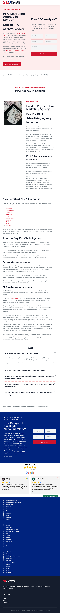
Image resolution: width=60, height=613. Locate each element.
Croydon (8, 537)
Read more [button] (35, 492)
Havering (8, 554)
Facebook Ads (10, 210)
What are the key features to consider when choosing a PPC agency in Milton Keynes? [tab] (29, 385)
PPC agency (15, 298)
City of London (10, 552)
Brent (7, 515)
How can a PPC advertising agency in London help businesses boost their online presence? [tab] (29, 377)
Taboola (8, 220)
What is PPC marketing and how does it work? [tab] (21, 353)
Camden (8, 519)
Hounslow (9, 527)
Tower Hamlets (10, 511)
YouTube (8, 225)
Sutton (8, 535)
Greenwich (9, 544)
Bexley (8, 546)
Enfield (8, 566)
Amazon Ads (9, 208)
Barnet (8, 568)
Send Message (44, 53)
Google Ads (9, 212)
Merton (8, 533)
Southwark (9, 509)
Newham (8, 560)
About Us (5, 600)
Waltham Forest (10, 562)
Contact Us (6, 602)
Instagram (9, 214)
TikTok (8, 222)
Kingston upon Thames (12, 531)
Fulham (5, 52)
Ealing (8, 525)
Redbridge (9, 558)
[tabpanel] (30, 361)
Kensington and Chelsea (13, 500)
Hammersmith (15, 50)
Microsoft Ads (10, 218)
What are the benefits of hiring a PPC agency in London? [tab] (25, 370)
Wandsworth (9, 504)
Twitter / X (9, 223)
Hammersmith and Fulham (13, 502)
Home (4, 598)
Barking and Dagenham (13, 556)
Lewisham (8, 50)
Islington (8, 517)
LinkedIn (8, 216)
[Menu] (56, 2)
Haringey (8, 564)
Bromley (8, 539)
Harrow (22, 50)
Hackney (8, 513)
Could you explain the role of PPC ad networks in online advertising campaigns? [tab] (29, 393)
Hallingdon (9, 572)
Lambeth (8, 506)
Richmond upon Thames (13, 529)
